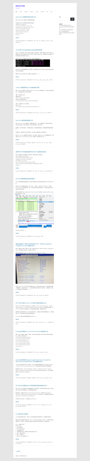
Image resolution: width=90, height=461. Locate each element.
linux (37, 40)
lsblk (39, 442)
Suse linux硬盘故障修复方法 (24, 120)
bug (40, 377)
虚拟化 (37, 11)
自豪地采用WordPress (23, 455)
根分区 (18, 443)
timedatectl (43, 40)
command (41, 352)
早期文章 (18, 451)
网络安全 (31, 11)
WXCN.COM (20, 6)
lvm (41, 442)
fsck (39, 142)
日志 (50, 79)
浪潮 (46, 171)
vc (46, 322)
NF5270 (41, 171)
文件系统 (22, 144)
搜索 (60, 16)
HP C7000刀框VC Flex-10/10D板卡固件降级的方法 (31, 303)
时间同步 (17, 42)
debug (41, 79)
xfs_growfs (49, 442)
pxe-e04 (40, 295)
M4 (38, 171)
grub (42, 142)
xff (41, 236)
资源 (51, 11)
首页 (16, 11)
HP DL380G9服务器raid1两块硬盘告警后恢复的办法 (31, 385)
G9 (38, 404)
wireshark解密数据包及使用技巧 (25, 179)
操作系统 (42, 11)
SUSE (16, 144)
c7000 (37, 322)
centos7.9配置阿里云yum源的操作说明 (27, 87)
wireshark (38, 236)
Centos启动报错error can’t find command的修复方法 (32, 331)
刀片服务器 (50, 322)
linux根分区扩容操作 (22, 414)
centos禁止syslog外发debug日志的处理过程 (29, 50)
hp (45, 322)
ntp (39, 40)
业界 (47, 11)
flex (43, 322)
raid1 (47, 142)
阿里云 (48, 112)
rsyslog (44, 79)
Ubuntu (51, 40)
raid (44, 171)
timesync (47, 40)
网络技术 (26, 11)
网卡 (43, 295)
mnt (44, 142)
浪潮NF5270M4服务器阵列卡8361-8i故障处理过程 (31, 152)
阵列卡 (49, 171)
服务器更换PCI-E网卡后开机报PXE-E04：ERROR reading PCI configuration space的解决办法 (34, 244)
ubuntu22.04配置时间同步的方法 (26, 17)
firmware (40, 322)
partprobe (44, 442)
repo (40, 112)
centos (37, 79)
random (50, 142)
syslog (47, 79)
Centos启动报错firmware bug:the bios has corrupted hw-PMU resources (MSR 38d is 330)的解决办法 (33, 360)
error (37, 295)
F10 (36, 404)
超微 (46, 295)
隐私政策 (17, 455)
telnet (43, 112)
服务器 (21, 11)
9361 (36, 171)
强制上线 (19, 406)
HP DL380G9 (43, 404)
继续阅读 (17, 37)
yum (46, 112)
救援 (19, 144)
